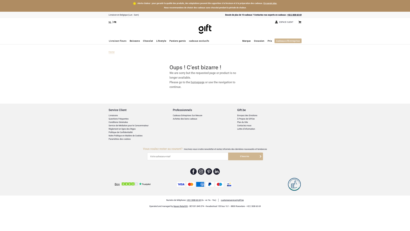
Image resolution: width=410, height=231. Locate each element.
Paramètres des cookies (120, 139)
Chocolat (148, 41)
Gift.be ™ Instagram (201, 171)
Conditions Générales (118, 122)
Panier (300, 22)
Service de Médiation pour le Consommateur (128, 125)
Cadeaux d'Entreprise (288, 41)
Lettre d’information (246, 129)
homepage (198, 82)
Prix (270, 41)
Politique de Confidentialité (121, 132)
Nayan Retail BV (180, 206)
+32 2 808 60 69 (294, 15)
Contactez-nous (244, 125)
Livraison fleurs (118, 41)
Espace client (286, 22)
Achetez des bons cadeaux (185, 119)
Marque (246, 41)
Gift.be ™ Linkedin (216, 171)
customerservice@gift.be (232, 200)
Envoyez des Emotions (247, 115)
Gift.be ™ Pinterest (209, 171)
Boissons (135, 41)
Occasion (259, 41)
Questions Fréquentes (119, 119)
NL (110, 22)
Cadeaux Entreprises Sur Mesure (187, 115)
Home (112, 52)
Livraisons (113, 115)
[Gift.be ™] (205, 26)
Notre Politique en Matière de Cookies (126, 135)
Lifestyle (161, 41)
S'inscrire (244, 156)
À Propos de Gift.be (246, 119)
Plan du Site (242, 122)
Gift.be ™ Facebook (193, 171)
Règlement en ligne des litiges (122, 129)
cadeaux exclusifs (199, 41)
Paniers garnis (177, 41)
